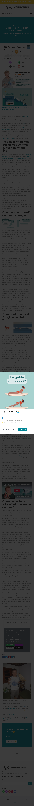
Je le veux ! (22, 429)
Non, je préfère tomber (9, 429)
